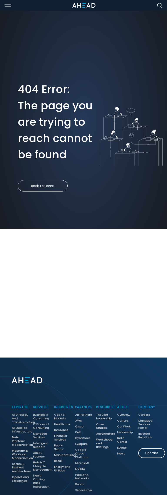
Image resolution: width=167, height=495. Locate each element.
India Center (122, 440)
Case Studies (101, 426)
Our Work (123, 427)
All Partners (83, 415)
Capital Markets (60, 416)
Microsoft (82, 463)
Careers (144, 415)
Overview (123, 415)
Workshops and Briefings (104, 443)
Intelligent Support (40, 445)
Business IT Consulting (41, 416)
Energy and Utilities (62, 469)
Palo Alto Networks (82, 477)
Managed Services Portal (145, 424)
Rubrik (79, 484)
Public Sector (59, 447)
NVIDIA (80, 469)
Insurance (61, 430)
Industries (62, 407)
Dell (78, 432)
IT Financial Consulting (41, 426)
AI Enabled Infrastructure (20, 430)
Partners (83, 407)
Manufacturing (62, 455)
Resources (104, 407)
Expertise (20, 407)
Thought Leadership (104, 416)
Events (122, 448)
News (121, 454)
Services (40, 407)
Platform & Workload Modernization (20, 454)
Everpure (81, 444)
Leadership (125, 432)
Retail (58, 461)
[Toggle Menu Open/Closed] (7, 5)
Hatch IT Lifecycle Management (41, 466)
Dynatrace (82, 438)
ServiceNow (83, 490)
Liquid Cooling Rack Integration (41, 481)
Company (146, 407)
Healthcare (62, 424)
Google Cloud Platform (81, 453)
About (123, 407)
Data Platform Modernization (20, 441)
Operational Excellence (20, 479)
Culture (122, 421)
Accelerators (104, 434)
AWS (78, 421)
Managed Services (40, 435)
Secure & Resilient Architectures (20, 467)
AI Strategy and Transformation (20, 418)
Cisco (79, 427)
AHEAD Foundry (39, 455)
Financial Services (60, 438)
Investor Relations (145, 435)
